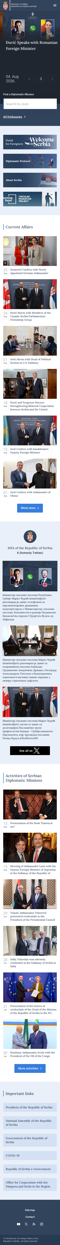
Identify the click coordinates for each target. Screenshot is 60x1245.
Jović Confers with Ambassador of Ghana (30, 478)
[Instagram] (42, 1224)
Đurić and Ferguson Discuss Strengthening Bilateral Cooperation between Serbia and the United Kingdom (30, 390)
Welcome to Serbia (30, 142)
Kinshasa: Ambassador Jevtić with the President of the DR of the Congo (30, 1038)
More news (28, 508)
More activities (28, 1068)
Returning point (30, 199)
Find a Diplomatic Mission (18, 94)
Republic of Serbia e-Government (28, 1169)
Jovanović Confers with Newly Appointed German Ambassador (30, 255)
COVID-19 (12, 1155)
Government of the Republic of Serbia (26, 1140)
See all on (26, 750)
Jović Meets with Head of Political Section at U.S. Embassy (30, 345)
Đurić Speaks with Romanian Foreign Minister (30, 57)
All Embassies (12, 116)
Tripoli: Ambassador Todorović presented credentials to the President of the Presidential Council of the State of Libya (30, 900)
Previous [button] (29, 78)
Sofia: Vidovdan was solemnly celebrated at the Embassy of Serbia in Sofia (30, 947)
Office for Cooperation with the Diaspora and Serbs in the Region (28, 1184)
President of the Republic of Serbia (29, 1107)
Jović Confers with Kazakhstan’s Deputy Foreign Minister (30, 435)
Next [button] (52, 78)
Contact (30, 1216)
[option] (30, 57)
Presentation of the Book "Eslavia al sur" (30, 809)
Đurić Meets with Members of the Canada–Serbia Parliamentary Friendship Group (30, 300)
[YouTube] (18, 1224)
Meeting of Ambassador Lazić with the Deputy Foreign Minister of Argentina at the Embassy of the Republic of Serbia (30, 854)
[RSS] (34, 1224)
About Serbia (30, 180)
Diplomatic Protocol (30, 161)
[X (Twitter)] (26, 1224)
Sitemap (30, 1210)
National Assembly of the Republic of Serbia (29, 1123)
